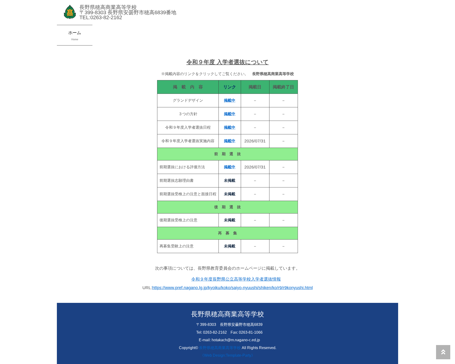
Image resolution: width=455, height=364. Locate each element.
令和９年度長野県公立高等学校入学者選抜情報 (236, 279)
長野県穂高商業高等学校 (220, 348)
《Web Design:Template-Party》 (227, 355)
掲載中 (229, 127)
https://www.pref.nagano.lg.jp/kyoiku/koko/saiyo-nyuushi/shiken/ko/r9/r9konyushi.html (232, 287)
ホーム (74, 35)
